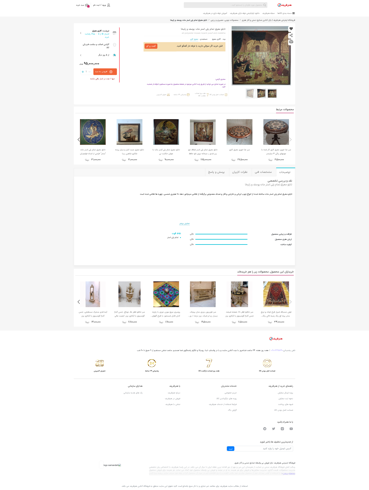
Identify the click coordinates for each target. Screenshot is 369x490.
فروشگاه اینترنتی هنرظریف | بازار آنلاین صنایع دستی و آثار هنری (268, 20)
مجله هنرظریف (268, 13)
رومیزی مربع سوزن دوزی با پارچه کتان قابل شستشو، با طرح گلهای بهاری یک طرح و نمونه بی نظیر (166, 316)
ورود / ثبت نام (99, 5)
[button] (79, 139)
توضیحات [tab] (285, 172)
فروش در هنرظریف (172, 398)
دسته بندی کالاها (284, 13)
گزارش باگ (232, 410)
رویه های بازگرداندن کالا (226, 398)
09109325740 (277, 350)
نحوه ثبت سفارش (285, 398)
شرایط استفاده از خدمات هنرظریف (223, 404)
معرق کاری (194, 39)
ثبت (230, 449)
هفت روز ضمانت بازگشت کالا (200, 94)
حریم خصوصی (231, 392)
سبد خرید (82, 6)
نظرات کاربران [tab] (240, 172)
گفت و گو (151, 46)
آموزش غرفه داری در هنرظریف (215, 13)
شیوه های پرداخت (285, 404)
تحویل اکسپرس (161, 94)
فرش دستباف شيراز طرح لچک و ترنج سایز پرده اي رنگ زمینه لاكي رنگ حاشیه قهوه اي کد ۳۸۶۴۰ (276, 316)
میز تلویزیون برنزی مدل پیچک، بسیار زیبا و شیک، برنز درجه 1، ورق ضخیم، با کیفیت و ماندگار (203, 316)
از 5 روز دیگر (103, 55)
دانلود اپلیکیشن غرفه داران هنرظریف (244, 13)
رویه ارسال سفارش (285, 392)
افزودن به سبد (101, 71)
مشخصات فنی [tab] (264, 172)
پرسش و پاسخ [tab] (217, 172)
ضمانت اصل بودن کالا (216, 94)
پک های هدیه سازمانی (133, 392)
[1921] (291, 29)
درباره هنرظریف (174, 392)
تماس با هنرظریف (172, 404)
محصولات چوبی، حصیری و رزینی (224, 20)
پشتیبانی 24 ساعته (180, 94)
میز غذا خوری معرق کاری (239, 149)
